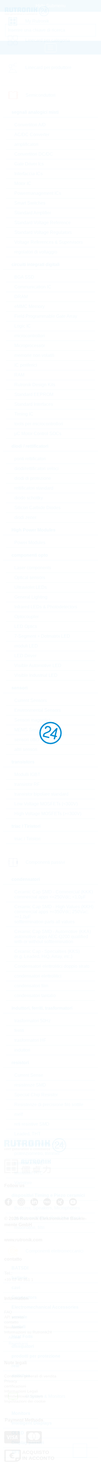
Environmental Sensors (37, 710)
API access (14, 1317)
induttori (22, 1050)
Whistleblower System (23, 1396)
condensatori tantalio (35, 995)
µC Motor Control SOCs (37, 433)
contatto (11, 1322)
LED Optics (25, 626)
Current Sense (28, 1075)
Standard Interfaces (33, 404)
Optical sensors (29, 577)
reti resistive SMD (31, 1124)
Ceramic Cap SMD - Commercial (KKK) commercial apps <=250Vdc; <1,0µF (53, 894)
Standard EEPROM (33, 394)
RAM (19, 375)
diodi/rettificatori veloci (36, 468)
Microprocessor (29, 345)
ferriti (19, 1030)
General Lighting (30, 597)
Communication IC (32, 286)
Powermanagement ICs (37, 193)
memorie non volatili (34, 355)
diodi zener (25, 517)
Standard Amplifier (32, 212)
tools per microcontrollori (38, 423)
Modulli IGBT (27, 774)
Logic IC (22, 326)
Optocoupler (26, 616)
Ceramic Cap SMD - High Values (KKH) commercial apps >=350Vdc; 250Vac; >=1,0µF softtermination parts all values (53, 914)
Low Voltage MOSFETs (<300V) (46, 803)
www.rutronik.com (23, 1239)
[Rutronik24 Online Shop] (28, 11)
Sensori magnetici (32, 720)
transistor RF (27, 784)
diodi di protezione (32, 478)
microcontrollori (29, 335)
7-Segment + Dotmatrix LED (42, 636)
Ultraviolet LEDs (30, 587)
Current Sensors (30, 700)
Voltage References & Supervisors (48, 242)
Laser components (32, 567)
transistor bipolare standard (41, 794)
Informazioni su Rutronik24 (28, 1332)
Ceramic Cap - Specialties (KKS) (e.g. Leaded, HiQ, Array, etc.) (47, 954)
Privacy (10, 1381)
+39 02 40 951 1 (18, 1279)
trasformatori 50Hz (32, 1020)
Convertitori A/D (30, 124)
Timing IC (23, 414)
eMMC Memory (29, 306)
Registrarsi (18, 1343)
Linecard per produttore (48, 67)
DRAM (21, 296)
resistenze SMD (30, 1085)
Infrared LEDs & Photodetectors (45, 606)
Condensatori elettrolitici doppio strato (51, 966)
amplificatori (26, 144)
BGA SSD (24, 277)
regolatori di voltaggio (35, 252)
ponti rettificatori (30, 458)
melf (18, 1114)
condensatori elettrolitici (37, 976)
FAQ (8, 1312)
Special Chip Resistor (36, 1094)
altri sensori (25, 749)
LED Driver (25, 655)
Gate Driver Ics (29, 164)
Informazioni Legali (21, 1391)
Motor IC (22, 183)
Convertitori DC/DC (33, 154)
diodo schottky (28, 497)
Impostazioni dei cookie (25, 1401)
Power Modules (29, 542)
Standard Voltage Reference (42, 222)
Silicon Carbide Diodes (37, 507)
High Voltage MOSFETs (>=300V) (47, 813)
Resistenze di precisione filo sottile (48, 1104)
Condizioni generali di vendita (30, 1376)
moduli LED (26, 646)
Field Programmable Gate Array (45, 316)
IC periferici (25, 365)
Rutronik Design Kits (34, 384)
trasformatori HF (30, 1040)
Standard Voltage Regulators (43, 232)
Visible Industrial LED (36, 675)
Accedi (14, 1337)
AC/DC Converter (31, 134)
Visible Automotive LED (37, 665)
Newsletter (13, 1327)
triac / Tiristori (27, 838)
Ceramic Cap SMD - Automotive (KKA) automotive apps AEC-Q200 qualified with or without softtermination (52, 936)
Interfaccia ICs (28, 173)
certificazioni (15, 1386)
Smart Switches (29, 203)
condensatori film (31, 985)
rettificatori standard (33, 488)
